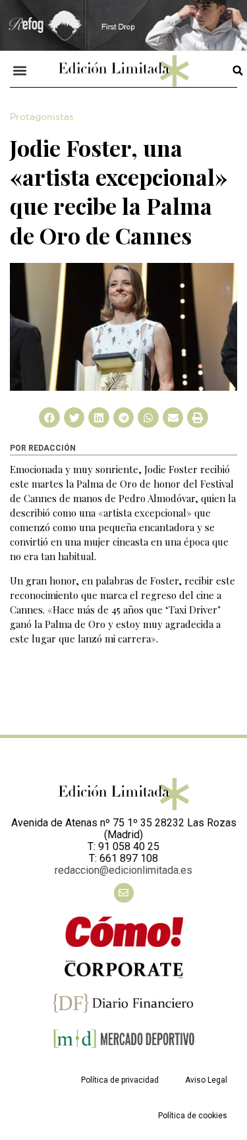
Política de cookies (192, 1115)
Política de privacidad (120, 1080)
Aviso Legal (206, 1080)
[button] (20, 71)
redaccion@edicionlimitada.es (123, 870)
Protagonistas (42, 117)
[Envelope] (124, 893)
